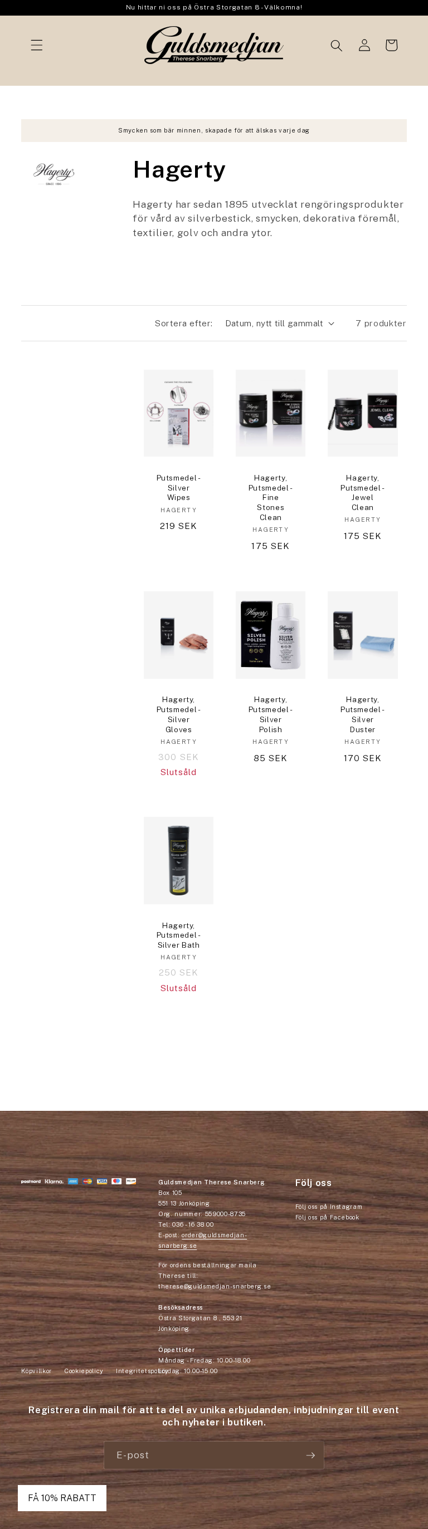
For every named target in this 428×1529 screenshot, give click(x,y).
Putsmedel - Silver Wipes (179, 487)
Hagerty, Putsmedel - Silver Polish (271, 714)
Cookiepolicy (84, 1371)
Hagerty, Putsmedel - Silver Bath (179, 935)
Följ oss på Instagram (329, 1206)
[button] (36, 45)
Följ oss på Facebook (327, 1217)
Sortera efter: (183, 323)
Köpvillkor (36, 1371)
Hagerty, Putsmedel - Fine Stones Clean (271, 497)
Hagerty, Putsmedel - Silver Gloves (179, 714)
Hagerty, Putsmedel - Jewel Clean (363, 492)
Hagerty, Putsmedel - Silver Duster (363, 714)
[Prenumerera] (310, 1455)
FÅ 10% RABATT (62, 1498)
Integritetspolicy (142, 1371)
